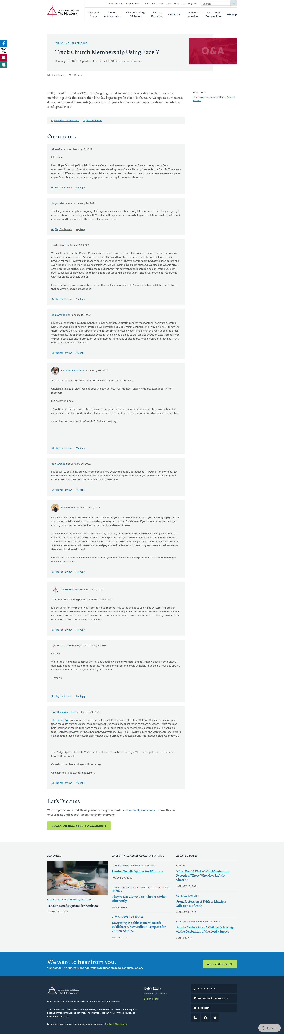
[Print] (3, 64)
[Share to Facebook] (3, 43)
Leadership (174, 14)
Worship (232, 14)
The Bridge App (60, 720)
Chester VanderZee (72, 370)
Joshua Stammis (130, 61)
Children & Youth (94, 14)
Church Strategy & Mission (135, 14)
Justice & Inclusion (192, 14)
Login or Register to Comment (79, 825)
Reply (82, 187)
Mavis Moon (58, 245)
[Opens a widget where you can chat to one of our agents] (269, 1028)
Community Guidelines (140, 810)
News (169, 3)
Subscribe (150, 3)
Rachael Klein (68, 507)
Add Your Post (220, 964)
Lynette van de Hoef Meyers (67, 645)
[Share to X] (3, 50)
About (160, 3)
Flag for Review (63, 187)
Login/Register (189, 3)
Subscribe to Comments (66, 120)
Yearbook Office (70, 589)
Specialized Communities (213, 14)
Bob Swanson (59, 315)
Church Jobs (132, 3)
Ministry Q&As (116, 3)
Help (176, 3)
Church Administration (112, 14)
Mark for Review (94, 120)
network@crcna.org (117, 1024)
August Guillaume (61, 203)
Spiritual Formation (157, 14)
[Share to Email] (3, 57)
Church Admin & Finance (71, 43)
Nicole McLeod (60, 149)
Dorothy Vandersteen (63, 712)
